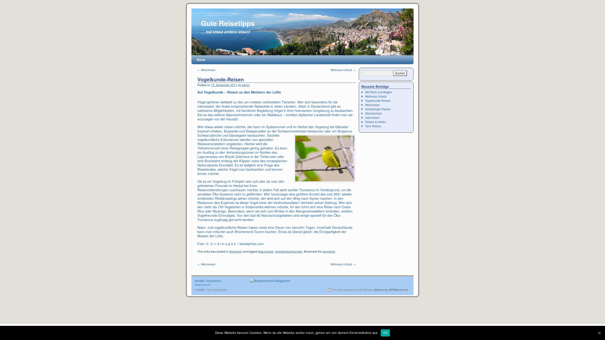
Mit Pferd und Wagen (378, 92)
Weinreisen (206, 70)
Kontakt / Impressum (208, 281)
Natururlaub (265, 251)
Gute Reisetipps (228, 23)
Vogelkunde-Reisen (220, 79)
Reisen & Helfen (375, 122)
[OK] (599, 333)
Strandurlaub (373, 113)
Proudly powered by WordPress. (352, 290)
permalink (328, 251)
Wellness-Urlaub (343, 70)
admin (246, 85)
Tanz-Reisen (373, 126)
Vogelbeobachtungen (288, 251)
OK (385, 333)
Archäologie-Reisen (378, 109)
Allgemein (235, 251)
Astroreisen (372, 117)
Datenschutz (203, 285)
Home (201, 59)
